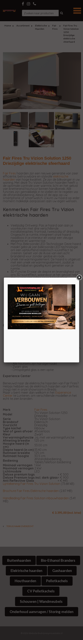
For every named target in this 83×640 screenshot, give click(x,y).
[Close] (79, 277)
